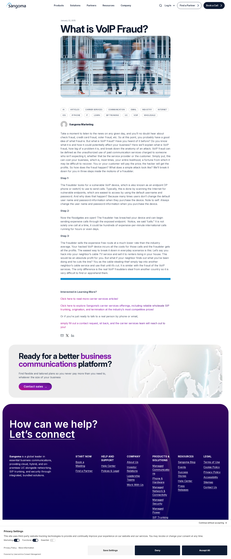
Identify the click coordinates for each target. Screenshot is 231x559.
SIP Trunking (112, 115)
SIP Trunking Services (160, 519)
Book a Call (212, 5)
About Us (132, 462)
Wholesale (149, 115)
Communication (116, 109)
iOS (64, 115)
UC (126, 115)
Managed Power (157, 510)
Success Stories (183, 474)
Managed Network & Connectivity (159, 491)
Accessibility (211, 477)
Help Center (108, 465)
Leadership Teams (133, 477)
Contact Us (210, 487)
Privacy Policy (212, 472)
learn (97, 115)
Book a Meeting (80, 464)
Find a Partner (187, 5)
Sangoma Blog (186, 462)
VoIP (136, 115)
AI (63, 109)
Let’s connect (42, 434)
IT (87, 115)
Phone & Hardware (158, 480)
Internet (162, 109)
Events (182, 467)
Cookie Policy (212, 467)
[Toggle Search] (161, 5)
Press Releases (183, 487)
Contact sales (33, 386)
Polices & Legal (110, 470)
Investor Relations (132, 469)
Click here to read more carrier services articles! (89, 298)
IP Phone (76, 115)
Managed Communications (160, 469)
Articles (74, 109)
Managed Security (157, 501)
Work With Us (135, 484)
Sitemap (208, 482)
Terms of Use (212, 462)
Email (133, 109)
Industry (147, 109)
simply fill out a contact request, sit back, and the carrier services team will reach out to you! (112, 325)
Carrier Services (93, 109)
